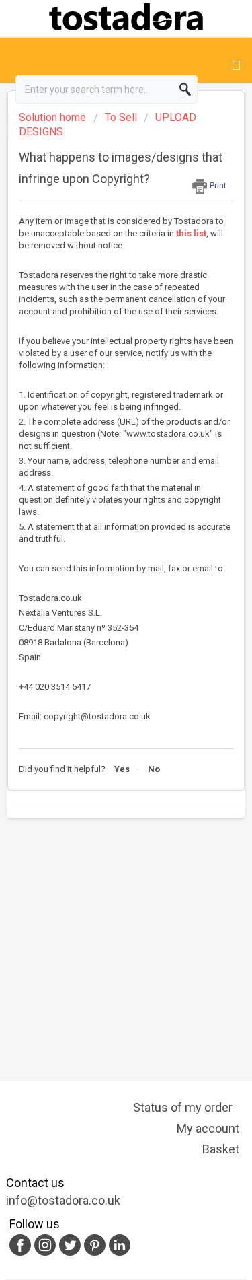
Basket (220, 1149)
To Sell (121, 117)
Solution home (54, 117)
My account (208, 1128)
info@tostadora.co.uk (63, 1200)
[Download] (101, 642)
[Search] (187, 89)
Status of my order (183, 1107)
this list (191, 233)
